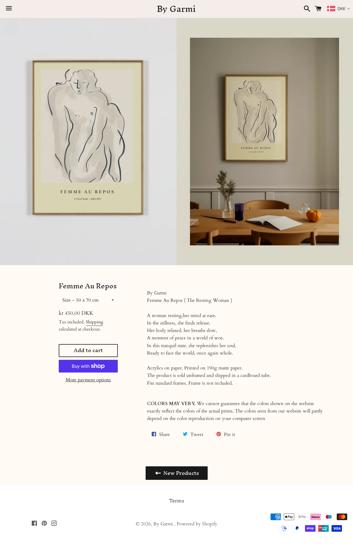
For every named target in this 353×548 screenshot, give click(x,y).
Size (66, 300)
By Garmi (176, 9)
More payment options (88, 380)
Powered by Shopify (197, 524)
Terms (176, 500)
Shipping (94, 322)
